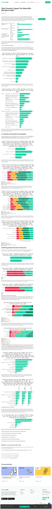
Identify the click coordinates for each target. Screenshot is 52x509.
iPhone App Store (8, 455)
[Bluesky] (43, 499)
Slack (9, 41)
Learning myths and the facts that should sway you (8, 435)
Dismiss (35, 506)
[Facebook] (46, 497)
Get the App (48, 2)
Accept (25, 506)
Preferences (45, 506)
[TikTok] (45, 499)
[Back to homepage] (5, 2)
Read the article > (9, 475)
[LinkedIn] (45, 497)
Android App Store (16, 455)
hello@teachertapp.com (46, 494)
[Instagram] (43, 497)
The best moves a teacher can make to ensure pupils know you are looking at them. (13, 431)
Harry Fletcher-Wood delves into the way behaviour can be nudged (11, 433)
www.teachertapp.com (14, 457)
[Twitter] (48, 497)
